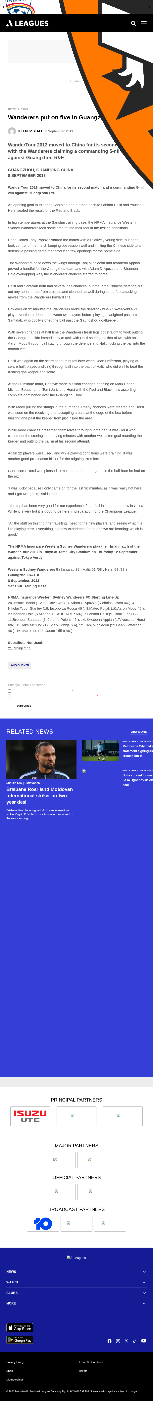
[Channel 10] (43, 1223)
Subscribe (24, 705)
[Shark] (122, 1116)
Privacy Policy (39, 691)
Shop (9, 1370)
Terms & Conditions (90, 1362)
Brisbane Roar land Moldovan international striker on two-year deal (39, 796)
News (24, 108)
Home (12, 108)
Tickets (82, 1370)
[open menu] (144, 23)
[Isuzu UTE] (30, 1116)
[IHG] (93, 1192)
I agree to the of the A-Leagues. (43, 691)
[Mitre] (60, 1192)
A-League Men (19, 665)
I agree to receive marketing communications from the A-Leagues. (55, 695)
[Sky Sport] (110, 1223)
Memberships (15, 1379)
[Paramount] (76, 1223)
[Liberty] (60, 1160)
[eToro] (93, 1160)
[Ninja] (76, 1116)
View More (138, 731)
